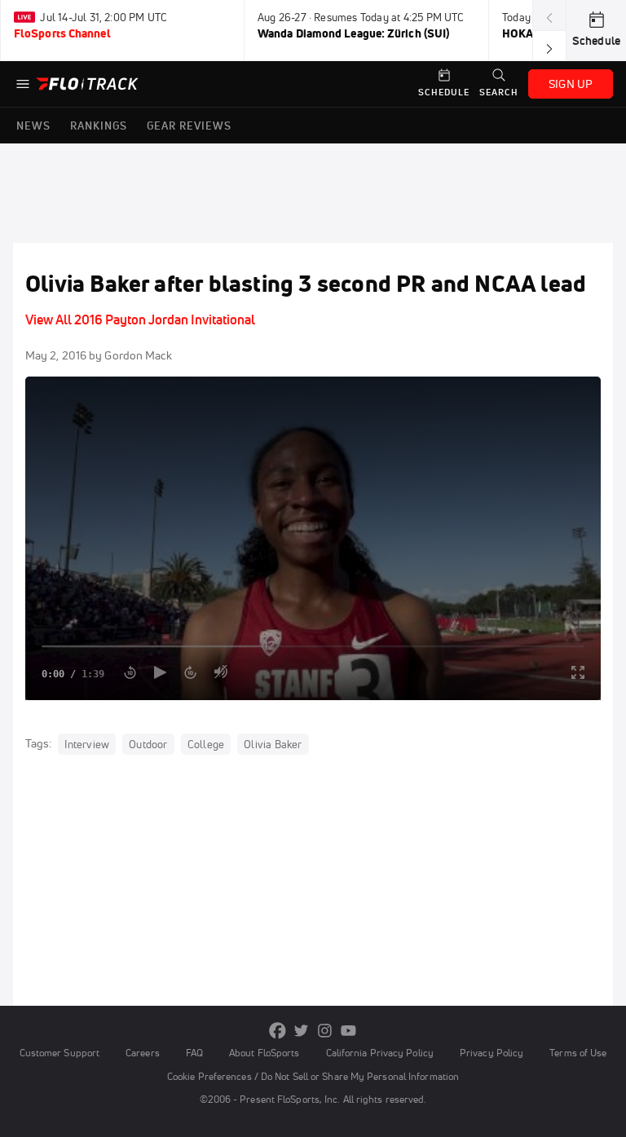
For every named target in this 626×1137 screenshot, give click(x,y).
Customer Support (60, 1053)
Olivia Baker (273, 744)
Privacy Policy (491, 1053)
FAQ (194, 1053)
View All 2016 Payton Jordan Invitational (140, 319)
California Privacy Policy (380, 1053)
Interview (86, 744)
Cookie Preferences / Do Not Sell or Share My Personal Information (313, 1076)
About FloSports (264, 1053)
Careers (143, 1053)
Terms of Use (577, 1053)
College (205, 744)
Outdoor (148, 744)
